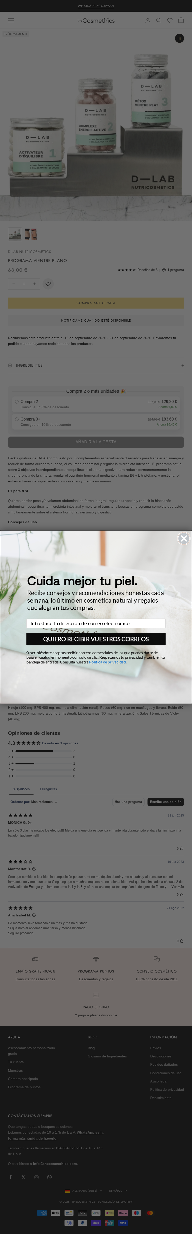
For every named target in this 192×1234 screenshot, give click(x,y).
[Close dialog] (184, 538)
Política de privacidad (107, 661)
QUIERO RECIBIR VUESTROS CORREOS (95, 638)
